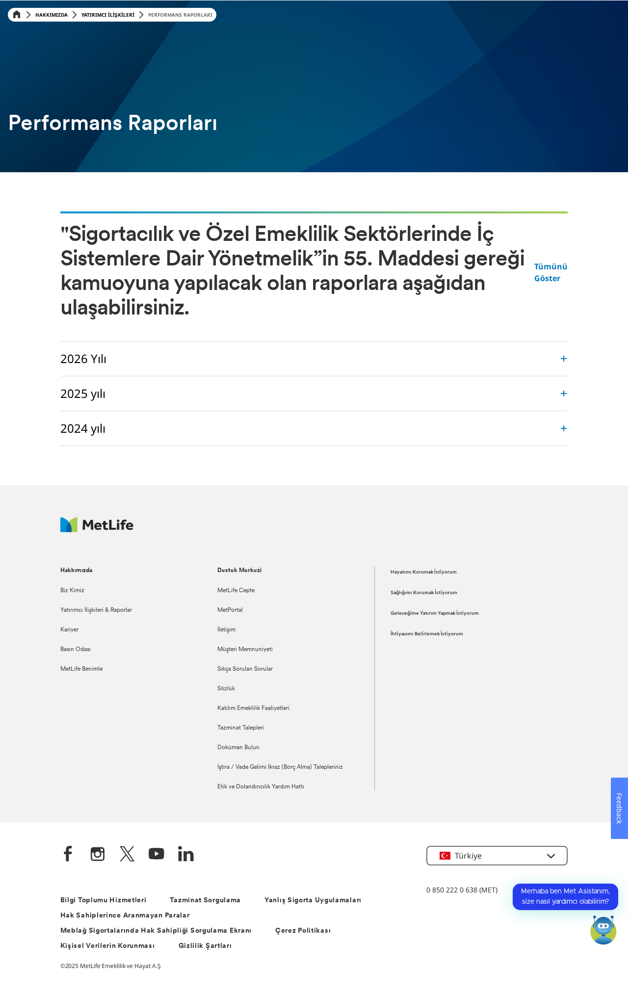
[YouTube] (156, 855)
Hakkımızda (51, 14)
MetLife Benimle (81, 669)
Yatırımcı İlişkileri (107, 14)
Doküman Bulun (238, 748)
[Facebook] (68, 855)
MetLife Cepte (236, 591)
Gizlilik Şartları (205, 946)
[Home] (17, 15)
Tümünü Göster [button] (551, 272)
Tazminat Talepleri (240, 728)
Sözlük (226, 689)
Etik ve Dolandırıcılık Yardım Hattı (260, 787)
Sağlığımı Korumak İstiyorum (424, 593)
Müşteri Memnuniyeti (245, 650)
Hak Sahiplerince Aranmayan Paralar (125, 915)
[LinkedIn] (186, 855)
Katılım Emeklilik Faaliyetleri (253, 708)
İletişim (226, 630)
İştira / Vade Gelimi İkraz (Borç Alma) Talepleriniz (280, 767)
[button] (497, 855)
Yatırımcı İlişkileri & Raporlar (96, 610)
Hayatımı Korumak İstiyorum (424, 572)
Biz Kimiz (72, 591)
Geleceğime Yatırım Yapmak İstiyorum (435, 613)
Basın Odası (75, 650)
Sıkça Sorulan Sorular (245, 669)
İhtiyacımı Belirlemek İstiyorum (427, 634)
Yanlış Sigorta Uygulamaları (313, 900)
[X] (127, 855)
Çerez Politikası (303, 931)
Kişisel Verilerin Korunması (107, 946)
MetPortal (230, 610)
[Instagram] (97, 855)
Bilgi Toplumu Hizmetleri (103, 900)
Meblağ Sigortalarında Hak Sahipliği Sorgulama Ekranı (156, 931)
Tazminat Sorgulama (205, 900)
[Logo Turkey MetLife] (96, 529)
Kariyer (69, 630)
